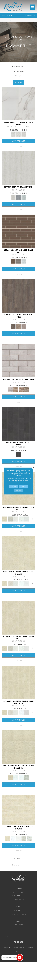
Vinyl (18, 921)
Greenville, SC (18, 895)
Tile (13, 20)
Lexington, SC (18, 899)
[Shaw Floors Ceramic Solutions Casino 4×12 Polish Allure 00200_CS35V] (18, 810)
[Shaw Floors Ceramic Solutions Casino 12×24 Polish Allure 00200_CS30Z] (18, 553)
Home (3, 20)
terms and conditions (15, 480)
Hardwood (18, 910)
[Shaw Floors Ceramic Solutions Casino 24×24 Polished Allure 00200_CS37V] (18, 747)
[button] (18, 146)
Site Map (18, 952)
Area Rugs (18, 925)
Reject (23, 486)
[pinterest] (18, 942)
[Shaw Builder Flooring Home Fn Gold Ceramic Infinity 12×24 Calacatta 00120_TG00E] (18, 104)
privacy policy (21, 478)
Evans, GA (18, 888)
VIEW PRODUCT (18, 141)
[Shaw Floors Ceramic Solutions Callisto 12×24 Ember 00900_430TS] (18, 424)
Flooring (9, 20)
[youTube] (21, 942)
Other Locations (29, 16)
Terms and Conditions (18, 947)
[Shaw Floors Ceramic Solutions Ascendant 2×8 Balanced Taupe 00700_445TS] (18, 232)
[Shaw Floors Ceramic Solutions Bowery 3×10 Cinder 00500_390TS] (18, 361)
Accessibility (7, 947)
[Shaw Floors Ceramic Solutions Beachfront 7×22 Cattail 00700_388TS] (18, 296)
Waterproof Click (18, 914)
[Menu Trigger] (32, 7)
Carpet (18, 907)
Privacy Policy (29, 947)
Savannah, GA (18, 892)
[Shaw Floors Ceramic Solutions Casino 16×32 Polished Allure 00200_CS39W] (18, 683)
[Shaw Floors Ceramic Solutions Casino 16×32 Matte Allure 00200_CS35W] (18, 618)
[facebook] (14, 942)
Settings (18, 490)
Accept (13, 486)
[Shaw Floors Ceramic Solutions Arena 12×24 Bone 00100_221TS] (18, 168)
